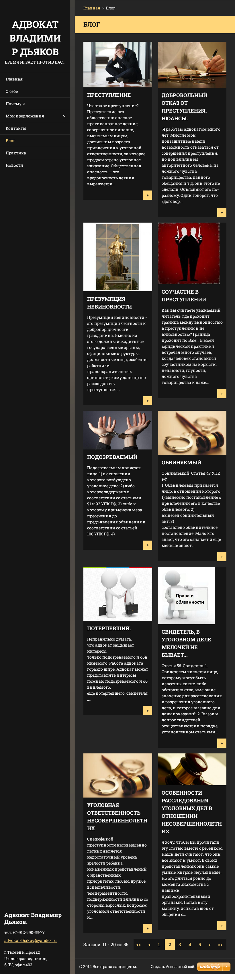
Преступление (109, 94)
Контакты (16, 128)
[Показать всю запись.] (117, 86)
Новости (14, 165)
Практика (16, 153)
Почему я (15, 103)
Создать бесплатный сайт (173, 967)
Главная (14, 79)
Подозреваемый (112, 456)
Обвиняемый (181, 462)
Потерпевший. (109, 628)
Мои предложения (25, 116)
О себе (12, 91)
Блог (10, 140)
